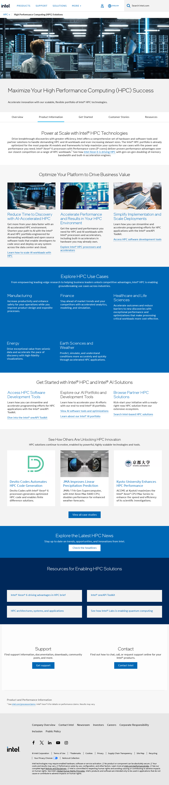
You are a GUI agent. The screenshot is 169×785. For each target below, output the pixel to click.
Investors (98, 725)
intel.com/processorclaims (23, 704)
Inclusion (37, 731)
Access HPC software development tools (137, 239)
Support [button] (41, 5)
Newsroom (83, 725)
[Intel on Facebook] (33, 743)
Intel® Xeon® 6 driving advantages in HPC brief (38, 595)
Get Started (86, 117)
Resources (151, 117)
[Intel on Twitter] (42, 743)
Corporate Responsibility (134, 725)
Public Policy (53, 731)
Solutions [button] (60, 5)
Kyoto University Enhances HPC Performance (136, 484)
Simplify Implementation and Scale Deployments (137, 216)
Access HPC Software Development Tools (26, 394)
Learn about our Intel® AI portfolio (80, 416)
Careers (111, 725)
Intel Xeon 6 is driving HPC (100, 152)
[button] (84, 215)
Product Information (51, 117)
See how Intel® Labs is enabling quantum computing (122, 611)
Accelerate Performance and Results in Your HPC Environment (81, 218)
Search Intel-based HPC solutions (133, 414)
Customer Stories (119, 117)
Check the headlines (85, 548)
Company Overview (43, 725)
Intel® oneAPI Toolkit (103, 595)
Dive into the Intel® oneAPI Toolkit (27, 417)
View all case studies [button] (84, 514)
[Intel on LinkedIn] (50, 743)
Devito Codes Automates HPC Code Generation (28, 484)
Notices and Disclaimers (56, 768)
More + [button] (76, 5)
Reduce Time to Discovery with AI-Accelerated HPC (29, 216)
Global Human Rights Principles (71, 771)
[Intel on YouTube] (58, 743)
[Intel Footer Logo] (13, 749)
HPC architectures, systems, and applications (37, 611)
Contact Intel (66, 725)
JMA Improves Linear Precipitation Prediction (80, 484)
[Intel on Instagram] (66, 743)
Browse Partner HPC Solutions (131, 394)
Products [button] (23, 5)
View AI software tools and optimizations (84, 411)
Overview (17, 117)
